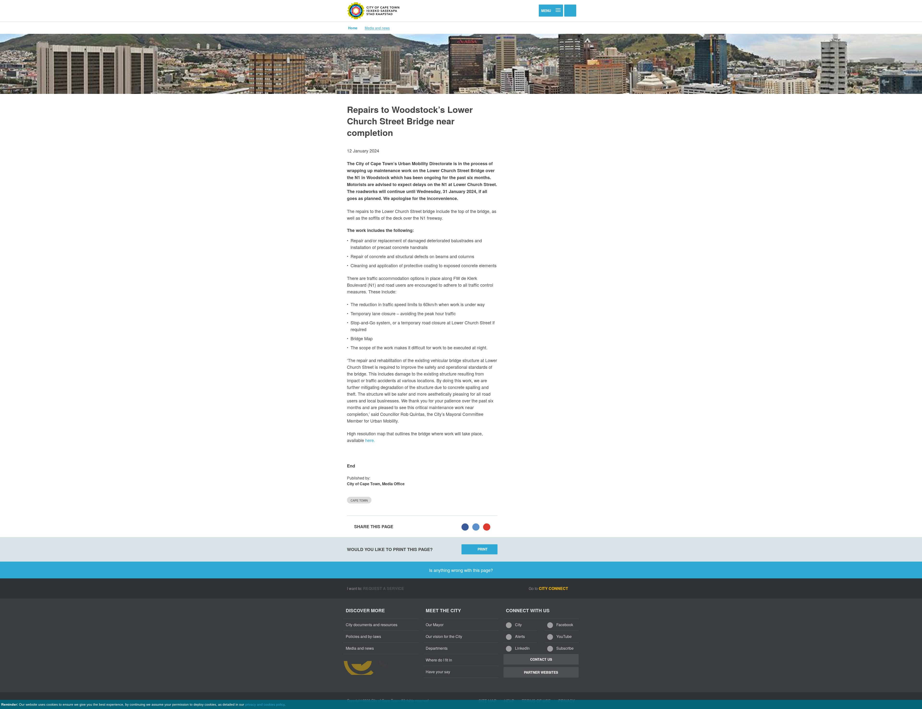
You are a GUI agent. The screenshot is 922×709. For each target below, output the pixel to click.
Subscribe (564, 648)
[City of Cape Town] (373, 11)
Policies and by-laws (363, 636)
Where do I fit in (439, 660)
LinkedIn (522, 648)
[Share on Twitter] (475, 526)
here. (370, 440)
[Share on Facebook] (465, 526)
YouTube (563, 636)
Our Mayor (434, 624)
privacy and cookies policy (265, 704)
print (483, 549)
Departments (437, 648)
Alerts (519, 636)
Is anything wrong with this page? (461, 570)
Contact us (541, 659)
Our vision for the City (444, 636)
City (518, 624)
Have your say (438, 671)
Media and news (377, 28)
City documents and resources (371, 624)
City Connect (554, 588)
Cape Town (359, 500)
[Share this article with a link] (486, 526)
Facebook (564, 624)
